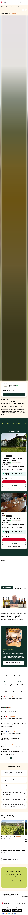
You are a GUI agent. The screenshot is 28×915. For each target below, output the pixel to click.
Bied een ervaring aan (13, 487)
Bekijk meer (4, 414)
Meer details (14, 484)
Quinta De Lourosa (5, 835)
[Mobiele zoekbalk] (21, 2)
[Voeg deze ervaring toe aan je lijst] (25, 434)
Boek (14, 481)
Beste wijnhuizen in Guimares (10, 856)
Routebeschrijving (7, 586)
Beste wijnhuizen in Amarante (10, 853)
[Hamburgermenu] (26, 2)
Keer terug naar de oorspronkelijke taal (14, 679)
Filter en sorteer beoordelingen (13, 689)
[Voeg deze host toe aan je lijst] (26, 10)
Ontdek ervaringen (14, 394)
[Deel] (23, 10)
